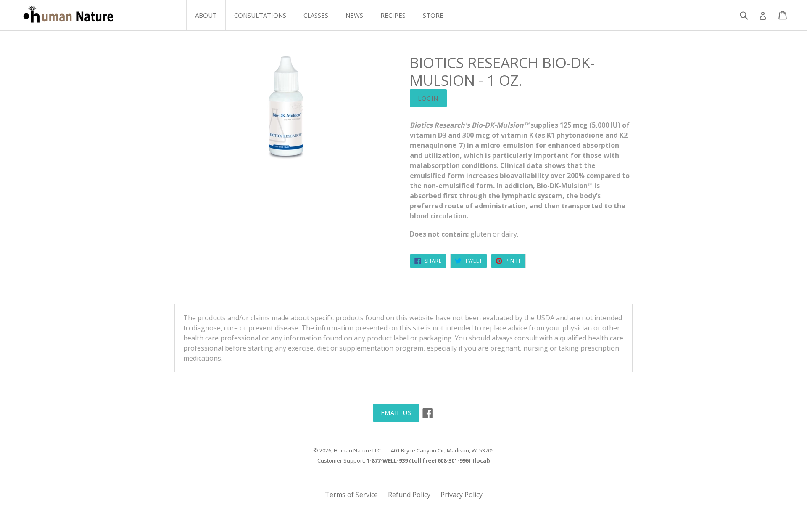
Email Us (396, 413)
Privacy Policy (461, 494)
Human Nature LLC (357, 450)
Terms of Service (351, 494)
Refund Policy (409, 494)
